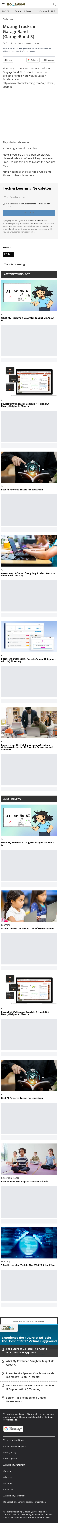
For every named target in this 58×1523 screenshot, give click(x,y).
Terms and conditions (13, 1440)
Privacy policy (9, 1452)
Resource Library (23, 11)
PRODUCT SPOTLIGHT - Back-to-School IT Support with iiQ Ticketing (30, 1387)
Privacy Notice (40, 223)
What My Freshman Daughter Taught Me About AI (30, 1363)
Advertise (7, 1477)
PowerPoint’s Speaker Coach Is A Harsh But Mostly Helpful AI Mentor (30, 1375)
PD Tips (8, 254)
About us (7, 1483)
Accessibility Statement (14, 1495)
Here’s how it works (27, 51)
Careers (7, 1471)
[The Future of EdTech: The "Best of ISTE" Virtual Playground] (29, 1340)
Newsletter (49, 60)
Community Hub (47, 11)
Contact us (8, 1489)
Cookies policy (10, 1458)
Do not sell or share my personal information (24, 1502)
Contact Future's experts (14, 1446)
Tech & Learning (13, 43)
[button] (3, 4)
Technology (8, 19)
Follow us (34, 60)
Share (9, 60)
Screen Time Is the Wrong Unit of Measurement (26, 1399)
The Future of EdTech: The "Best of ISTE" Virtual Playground (27, 1350)
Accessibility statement (14, 1464)
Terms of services (36, 220)
